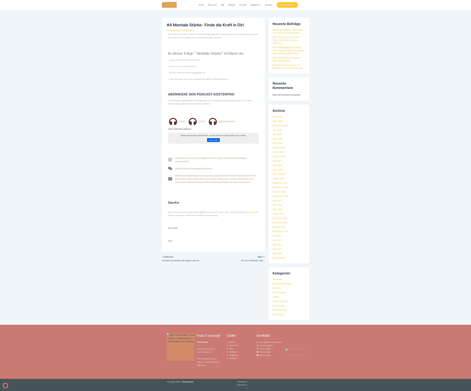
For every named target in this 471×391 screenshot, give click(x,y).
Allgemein (277, 279)
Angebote (254, 5)
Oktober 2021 (279, 227)
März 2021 (277, 253)
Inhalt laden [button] (213, 140)
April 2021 (277, 249)
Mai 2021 (277, 244)
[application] (260, 5)
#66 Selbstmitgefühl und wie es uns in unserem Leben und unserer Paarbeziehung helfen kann (288, 50)
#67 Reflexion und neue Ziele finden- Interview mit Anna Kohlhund (286, 40)
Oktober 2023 (279, 156)
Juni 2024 (277, 130)
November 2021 (280, 222)
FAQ (222, 5)
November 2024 (280, 125)
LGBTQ (276, 297)
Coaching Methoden (282, 283)
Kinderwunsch (279, 292)
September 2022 (280, 196)
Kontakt (268, 5)
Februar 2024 (279, 147)
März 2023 (278, 169)
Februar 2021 (279, 258)
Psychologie (278, 314)
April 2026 (277, 117)
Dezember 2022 (280, 183)
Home (201, 5)
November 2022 (280, 187)
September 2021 (280, 231)
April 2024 (277, 139)
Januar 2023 (278, 178)
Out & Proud (278, 305)
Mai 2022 (277, 200)
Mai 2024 (277, 134)
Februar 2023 (279, 174)
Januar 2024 (278, 152)
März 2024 (278, 143)
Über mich (212, 5)
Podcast (231, 5)
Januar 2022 (278, 214)
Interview (277, 288)
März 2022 (278, 209)
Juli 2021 (277, 236)
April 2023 (277, 165)
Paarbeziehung (279, 310)
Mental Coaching (280, 301)
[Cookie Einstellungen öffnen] (5, 388)
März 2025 (278, 121)
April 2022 (277, 205)
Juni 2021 (277, 240)
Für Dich (243, 5)
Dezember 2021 (280, 218)
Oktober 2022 (279, 191)
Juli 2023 (277, 161)
